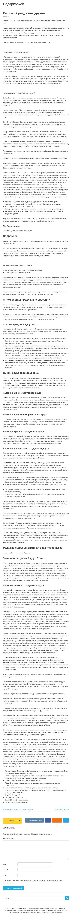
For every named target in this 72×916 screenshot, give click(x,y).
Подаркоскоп (13, 4)
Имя (5, 864)
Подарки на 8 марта (61, 809)
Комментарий (8, 838)
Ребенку (6, 17)
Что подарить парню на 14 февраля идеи (18, 809)
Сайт (5, 875)
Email (5, 870)
